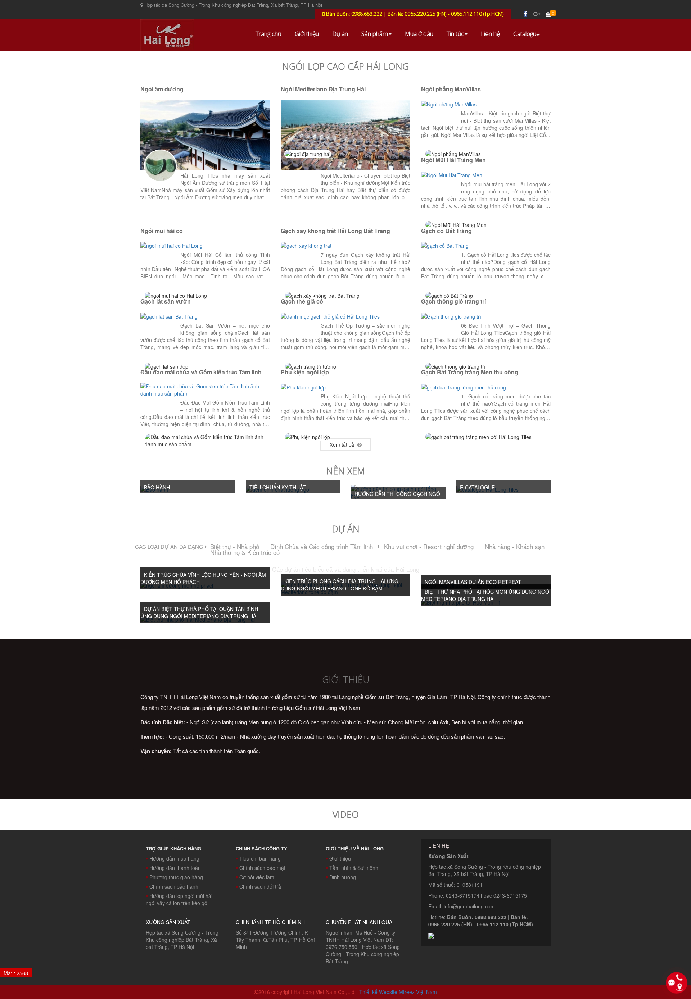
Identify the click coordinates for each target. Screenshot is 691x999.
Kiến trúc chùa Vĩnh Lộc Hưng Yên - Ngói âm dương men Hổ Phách (203, 578)
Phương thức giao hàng (176, 877)
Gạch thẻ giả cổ (302, 301)
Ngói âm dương (162, 89)
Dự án (340, 33)
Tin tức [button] (455, 33)
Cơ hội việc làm (256, 877)
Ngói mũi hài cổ (161, 231)
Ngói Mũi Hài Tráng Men (453, 160)
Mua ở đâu (419, 33)
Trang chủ (268, 33)
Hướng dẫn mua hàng (174, 858)
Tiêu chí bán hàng (260, 858)
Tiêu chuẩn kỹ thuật (277, 487)
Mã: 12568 (16, 973)
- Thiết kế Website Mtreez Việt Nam (396, 991)
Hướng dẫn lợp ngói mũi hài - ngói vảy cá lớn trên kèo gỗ (181, 899)
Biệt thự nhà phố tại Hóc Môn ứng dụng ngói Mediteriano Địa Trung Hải (486, 595)
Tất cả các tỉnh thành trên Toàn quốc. (200, 750)
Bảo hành (157, 487)
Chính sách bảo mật (262, 867)
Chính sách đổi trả (260, 886)
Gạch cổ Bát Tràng (446, 231)
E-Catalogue (477, 487)
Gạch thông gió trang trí (453, 301)
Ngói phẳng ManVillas (451, 89)
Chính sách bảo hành (173, 886)
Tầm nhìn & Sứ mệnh (353, 867)
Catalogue (526, 33)
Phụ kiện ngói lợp (305, 372)
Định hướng (342, 877)
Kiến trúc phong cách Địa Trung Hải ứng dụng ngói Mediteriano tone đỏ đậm (339, 585)
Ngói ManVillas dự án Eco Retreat (473, 581)
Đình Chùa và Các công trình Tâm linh (321, 546)
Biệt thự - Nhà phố (234, 546)
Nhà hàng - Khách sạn (515, 546)
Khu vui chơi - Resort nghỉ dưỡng (429, 546)
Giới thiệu (307, 33)
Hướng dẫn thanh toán (175, 867)
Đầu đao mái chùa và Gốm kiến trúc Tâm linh (201, 372)
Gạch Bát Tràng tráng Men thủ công (469, 372)
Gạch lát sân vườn (165, 301)
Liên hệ (490, 33)
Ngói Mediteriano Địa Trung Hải (323, 89)
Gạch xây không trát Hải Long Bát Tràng (335, 231)
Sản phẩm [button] (374, 33)
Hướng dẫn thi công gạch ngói (398, 493)
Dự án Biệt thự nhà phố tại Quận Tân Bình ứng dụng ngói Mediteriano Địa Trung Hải (199, 612)
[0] (548, 14)
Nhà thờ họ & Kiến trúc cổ (245, 552)
